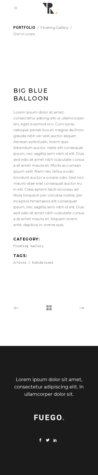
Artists (20, 262)
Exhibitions (42, 262)
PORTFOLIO (24, 27)
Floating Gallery (54, 27)
